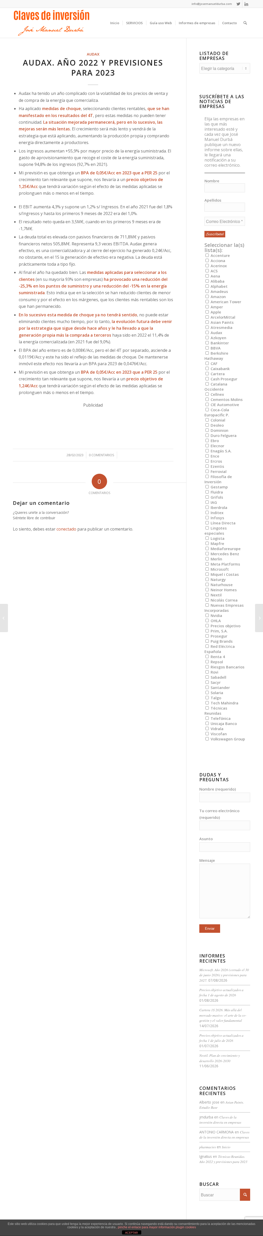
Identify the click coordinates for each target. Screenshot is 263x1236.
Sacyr (215, 682)
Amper (216, 306)
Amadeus (219, 291)
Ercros (216, 461)
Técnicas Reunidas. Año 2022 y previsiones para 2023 (223, 1159)
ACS (214, 270)
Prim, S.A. (219, 630)
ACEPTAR (131, 1232)
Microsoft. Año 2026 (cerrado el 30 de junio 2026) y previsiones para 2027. (224, 975)
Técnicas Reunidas (215, 710)
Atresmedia (221, 327)
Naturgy (218, 579)
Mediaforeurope (225, 548)
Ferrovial (218, 471)
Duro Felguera (223, 435)
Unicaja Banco (223, 723)
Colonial (217, 420)
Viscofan (218, 733)
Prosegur (218, 636)
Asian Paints (222, 322)
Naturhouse (221, 584)
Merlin (216, 558)
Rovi (214, 672)
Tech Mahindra (224, 702)
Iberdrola (218, 507)
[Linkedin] (246, 4)
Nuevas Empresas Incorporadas (224, 608)
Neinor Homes (223, 589)
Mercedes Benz (224, 553)
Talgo (215, 697)
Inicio (226, 1146)
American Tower (225, 301)
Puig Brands (221, 641)
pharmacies (207, 1146)
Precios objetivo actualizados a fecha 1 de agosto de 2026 (221, 992)
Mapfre (217, 543)
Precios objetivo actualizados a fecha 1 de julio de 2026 (221, 1038)
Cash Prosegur (223, 378)
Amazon (218, 296)
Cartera (217, 373)
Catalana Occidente (215, 386)
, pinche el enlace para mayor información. (146, 1227)
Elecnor (217, 445)
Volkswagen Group (227, 738)
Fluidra (216, 492)
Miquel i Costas (224, 574)
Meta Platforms (225, 564)
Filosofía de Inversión (218, 479)
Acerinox (218, 265)
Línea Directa (223, 522)
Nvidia (216, 615)
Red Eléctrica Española (219, 649)
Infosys (217, 517)
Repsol (216, 661)
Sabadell (218, 677)
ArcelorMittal (222, 317)
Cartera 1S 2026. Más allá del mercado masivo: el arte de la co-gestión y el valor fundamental (223, 1015)
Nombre (211, 180)
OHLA (215, 620)
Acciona (217, 260)
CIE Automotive (224, 404)
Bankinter (219, 342)
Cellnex (217, 394)
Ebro (214, 440)
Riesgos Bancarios (227, 666)
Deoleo (217, 425)
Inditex (216, 512)
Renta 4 (217, 656)
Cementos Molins (226, 399)
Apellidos (212, 200)
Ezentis (217, 466)
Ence (214, 456)
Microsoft (219, 569)
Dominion (219, 430)
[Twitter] (238, 4)
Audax (93, 54)
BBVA (215, 348)
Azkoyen (218, 337)
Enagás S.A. (221, 450)
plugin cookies (186, 1227)
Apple (215, 312)
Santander (220, 687)
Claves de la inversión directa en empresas (220, 1120)
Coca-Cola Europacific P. (216, 412)
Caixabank (220, 368)
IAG (213, 502)
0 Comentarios (101, 455)
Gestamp (219, 486)
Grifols (216, 497)
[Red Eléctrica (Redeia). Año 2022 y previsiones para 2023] (4, 618)
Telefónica (220, 718)
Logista (217, 538)
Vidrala (216, 728)
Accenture (220, 255)
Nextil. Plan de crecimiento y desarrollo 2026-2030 (219, 1058)
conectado (66, 529)
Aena (215, 276)
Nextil (216, 594)
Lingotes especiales (215, 530)
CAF (213, 363)
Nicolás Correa (224, 600)
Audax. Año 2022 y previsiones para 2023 (93, 67)
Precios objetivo (225, 625)
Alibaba (217, 281)
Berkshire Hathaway (216, 356)
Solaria (216, 692)
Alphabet (219, 286)
